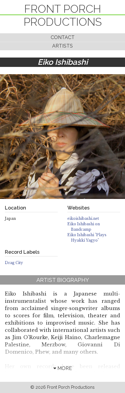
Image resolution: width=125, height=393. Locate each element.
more (64, 368)
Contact (63, 37)
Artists (62, 46)
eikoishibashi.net (83, 218)
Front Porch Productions (63, 15)
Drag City (14, 262)
